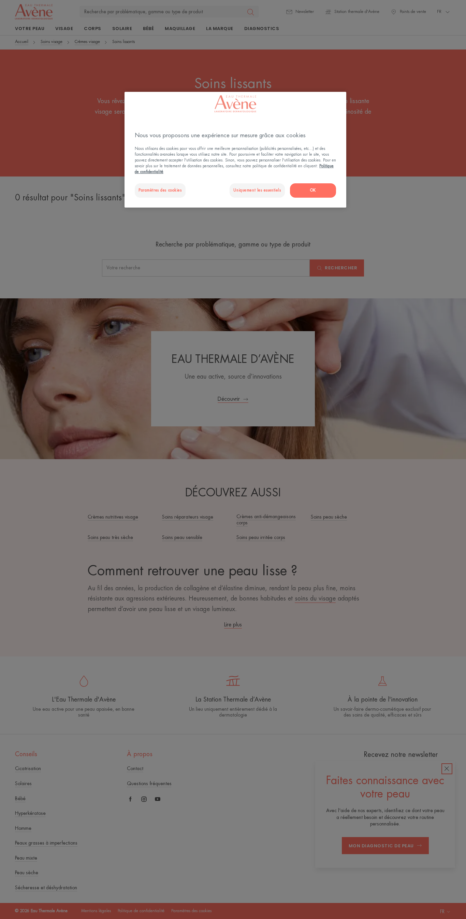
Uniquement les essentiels (257, 190)
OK (313, 190)
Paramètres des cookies (160, 190)
